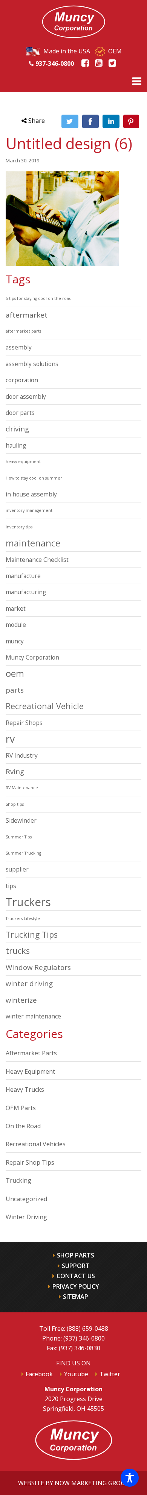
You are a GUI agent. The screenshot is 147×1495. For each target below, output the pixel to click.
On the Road (23, 1126)
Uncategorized (26, 1199)
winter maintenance (33, 1016)
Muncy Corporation (32, 657)
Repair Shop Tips (30, 1162)
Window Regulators (38, 967)
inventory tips (19, 527)
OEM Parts (21, 1108)
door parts (20, 413)
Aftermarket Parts (31, 1053)
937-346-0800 (54, 63)
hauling (16, 445)
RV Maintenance (22, 787)
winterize (21, 1000)
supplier (17, 869)
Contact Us (76, 1276)
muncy (15, 641)
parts (15, 690)
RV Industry (22, 755)
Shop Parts (75, 1255)
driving (17, 428)
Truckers (28, 901)
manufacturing (26, 592)
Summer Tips (19, 837)
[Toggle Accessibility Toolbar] (129, 1477)
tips (11, 886)
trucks (18, 950)
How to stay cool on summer (34, 478)
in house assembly (31, 494)
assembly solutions (32, 364)
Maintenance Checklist (37, 559)
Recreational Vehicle (45, 706)
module (16, 624)
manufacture (23, 576)
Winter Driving (26, 1217)
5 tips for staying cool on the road (39, 298)
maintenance (33, 543)
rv (10, 739)
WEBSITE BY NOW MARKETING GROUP (73, 1483)
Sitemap (75, 1296)
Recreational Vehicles (36, 1144)
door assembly (26, 396)
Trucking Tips (32, 934)
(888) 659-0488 (87, 1328)
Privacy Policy (75, 1286)
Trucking (18, 1180)
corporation (22, 380)
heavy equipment (23, 461)
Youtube (76, 1374)
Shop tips (15, 804)
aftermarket (26, 314)
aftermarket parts (23, 331)
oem (15, 673)
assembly (19, 347)
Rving (15, 771)
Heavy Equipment (30, 1071)
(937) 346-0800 (84, 1338)
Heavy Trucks (25, 1089)
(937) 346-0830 (79, 1348)
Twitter (110, 1374)
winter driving (29, 983)
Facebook (39, 1374)
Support (76, 1266)
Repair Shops (24, 723)
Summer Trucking (23, 853)
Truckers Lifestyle (23, 918)
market (16, 608)
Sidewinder (21, 820)
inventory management (29, 510)
